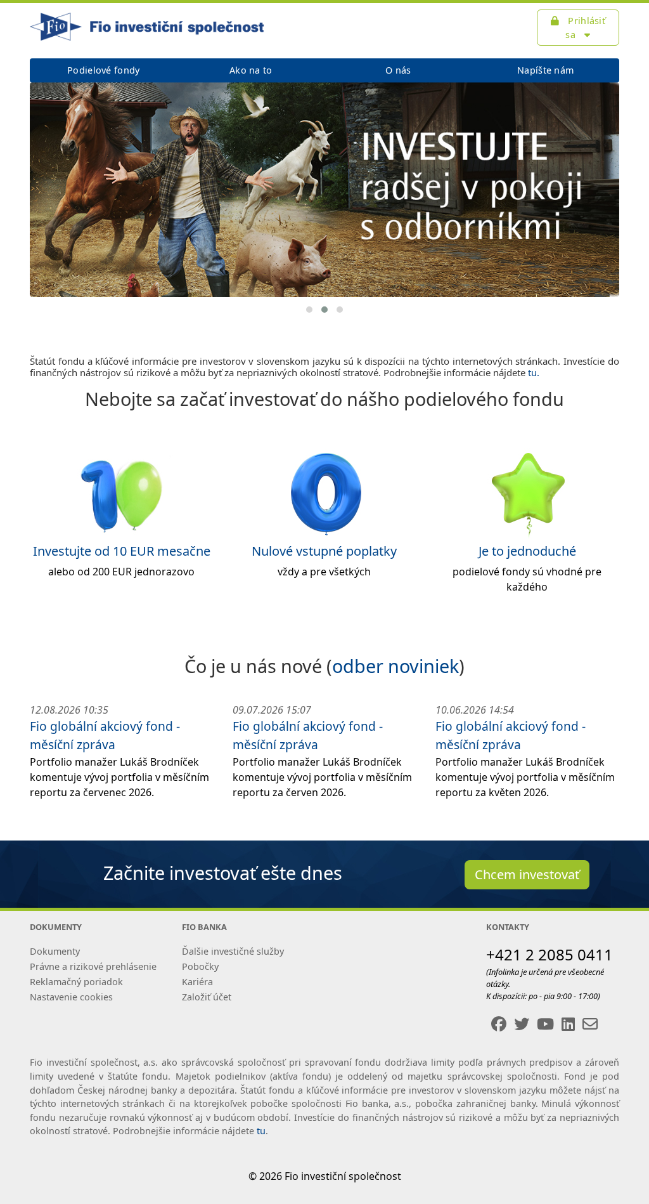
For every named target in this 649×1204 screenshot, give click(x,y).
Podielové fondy (103, 70)
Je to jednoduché (527, 550)
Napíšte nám (545, 70)
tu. (533, 372)
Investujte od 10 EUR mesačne (121, 550)
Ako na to (251, 70)
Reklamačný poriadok (76, 982)
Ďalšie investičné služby (233, 951)
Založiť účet (206, 997)
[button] (309, 309)
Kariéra (197, 982)
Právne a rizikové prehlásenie (93, 966)
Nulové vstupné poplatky (324, 550)
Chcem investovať (527, 874)
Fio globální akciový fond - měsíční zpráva (105, 735)
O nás (398, 70)
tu (261, 1131)
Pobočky (200, 966)
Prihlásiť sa (585, 28)
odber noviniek (395, 665)
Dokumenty (55, 951)
